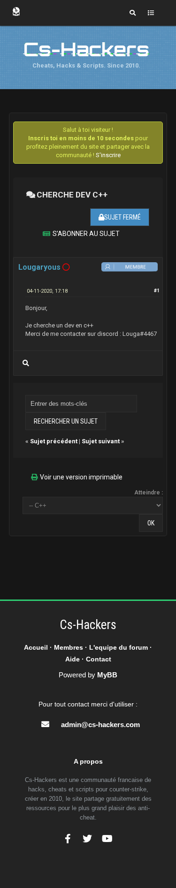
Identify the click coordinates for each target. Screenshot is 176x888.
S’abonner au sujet (86, 233)
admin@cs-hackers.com (100, 725)
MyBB (107, 675)
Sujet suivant (101, 441)
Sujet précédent (53, 441)
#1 (157, 290)
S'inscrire (108, 155)
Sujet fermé (122, 217)
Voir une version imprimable (81, 477)
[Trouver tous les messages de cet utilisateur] (25, 363)
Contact (98, 659)
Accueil (36, 647)
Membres (68, 647)
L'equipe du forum (118, 647)
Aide (72, 659)
